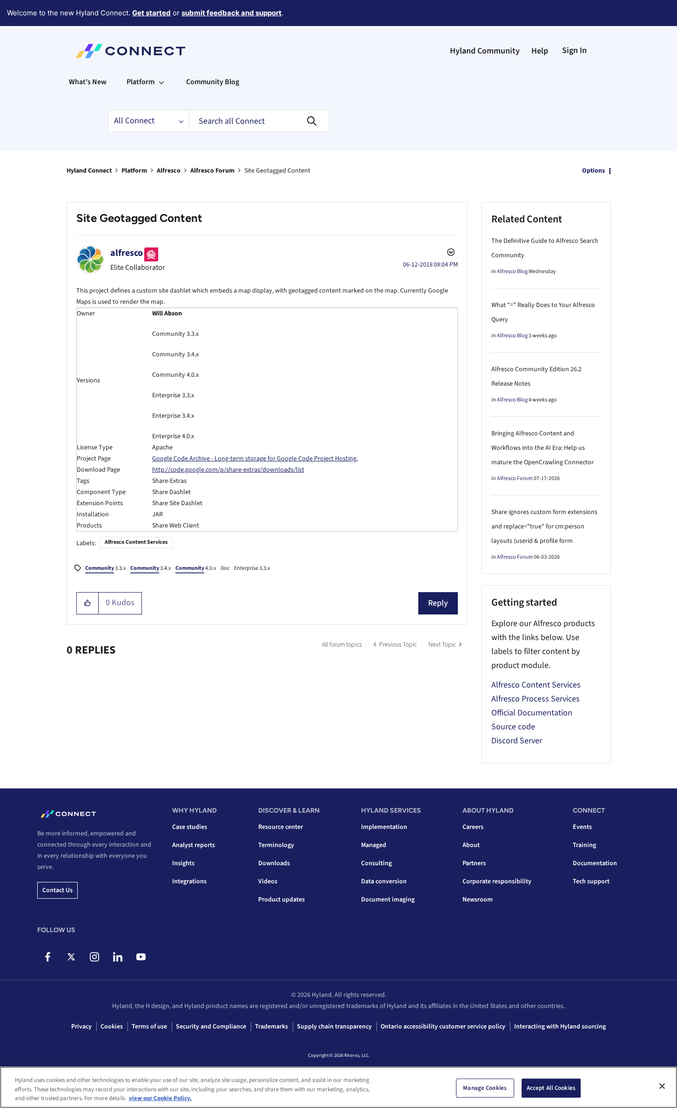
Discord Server (516, 741)
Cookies (112, 1026)
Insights (183, 863)
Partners (474, 863)
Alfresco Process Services (535, 699)
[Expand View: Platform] (161, 81)
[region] (338, 1087)
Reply (438, 603)
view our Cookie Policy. (160, 1098)
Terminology (276, 845)
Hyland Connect (89, 170)
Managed (373, 845)
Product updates (281, 899)
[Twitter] (70, 957)
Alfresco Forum (212, 170)
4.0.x (195, 568)
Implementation (384, 827)
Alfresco (169, 170)
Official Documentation (531, 713)
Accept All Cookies (551, 1087)
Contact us (57, 890)
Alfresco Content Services (136, 542)
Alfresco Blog (512, 271)
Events (582, 827)
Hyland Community (485, 51)
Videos (267, 881)
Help (539, 51)
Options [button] (593, 170)
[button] (88, 603)
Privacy (81, 1026)
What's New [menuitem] (88, 82)
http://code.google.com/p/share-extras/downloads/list (228, 469)
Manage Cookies (485, 1087)
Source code (513, 727)
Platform (134, 170)
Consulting (376, 863)
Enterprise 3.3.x (252, 568)
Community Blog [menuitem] (212, 82)
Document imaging (388, 899)
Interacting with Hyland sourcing (560, 1026)
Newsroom (478, 899)
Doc (225, 568)
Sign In (574, 50)
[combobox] (259, 121)
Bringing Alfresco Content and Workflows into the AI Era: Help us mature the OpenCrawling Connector (542, 448)
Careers (473, 827)
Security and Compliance (211, 1026)
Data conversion (384, 881)
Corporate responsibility (497, 881)
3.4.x (150, 568)
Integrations (189, 881)
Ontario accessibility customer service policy (443, 1026)
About (471, 845)
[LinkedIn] (117, 957)
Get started (151, 12)
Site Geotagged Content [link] (277, 170)
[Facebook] (47, 957)
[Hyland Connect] (130, 51)
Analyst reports (193, 845)
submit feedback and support (231, 12)
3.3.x (105, 568)
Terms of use (149, 1026)
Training (584, 845)
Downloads (274, 863)
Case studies (189, 827)
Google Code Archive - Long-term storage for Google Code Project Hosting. (255, 458)
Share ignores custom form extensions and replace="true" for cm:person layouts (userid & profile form (544, 526)
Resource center (280, 827)
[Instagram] (94, 957)
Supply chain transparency (334, 1026)
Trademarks (271, 1026)
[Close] (662, 1086)
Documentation (595, 863)
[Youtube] (140, 957)
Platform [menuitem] (140, 82)
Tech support (591, 881)
